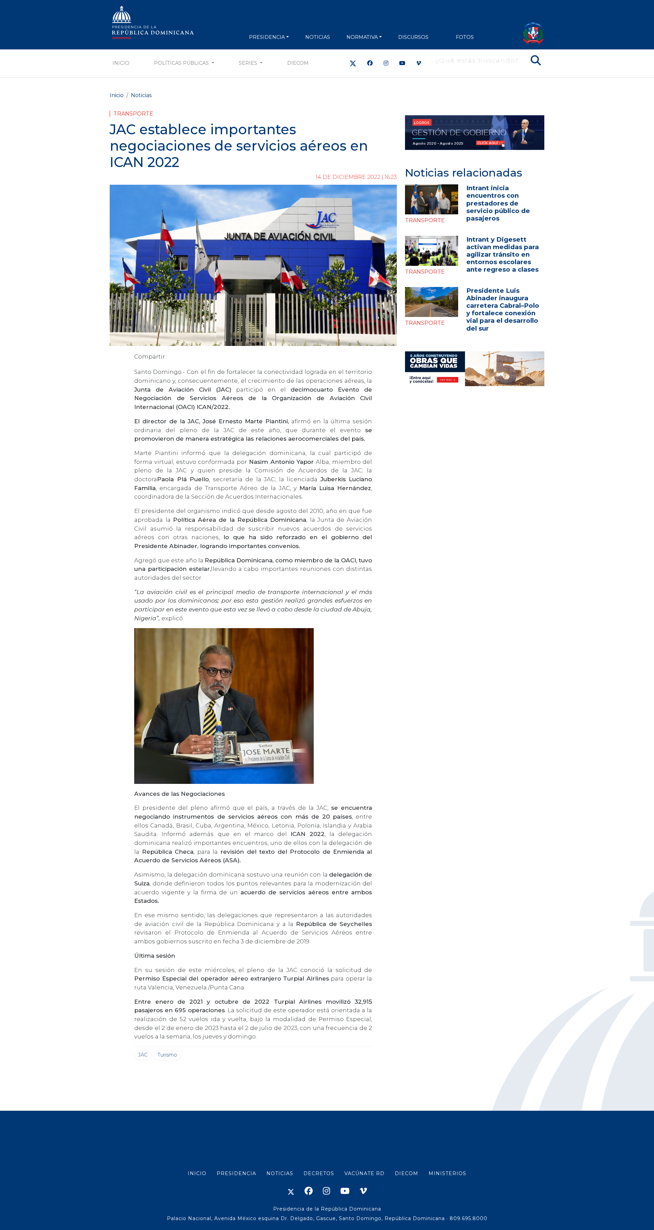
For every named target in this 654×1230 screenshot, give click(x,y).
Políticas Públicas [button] (182, 63)
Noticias (141, 95)
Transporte (133, 113)
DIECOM (298, 63)
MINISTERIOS (447, 1173)
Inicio (120, 63)
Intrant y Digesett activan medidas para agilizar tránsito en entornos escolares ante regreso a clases (502, 254)
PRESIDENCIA (267, 37)
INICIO (197, 1173)
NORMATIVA (362, 37)
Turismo (167, 1055)
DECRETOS (318, 1173)
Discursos (413, 37)
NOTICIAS (317, 37)
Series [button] (249, 63)
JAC (143, 1055)
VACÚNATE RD (364, 1173)
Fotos (465, 37)
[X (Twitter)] (352, 63)
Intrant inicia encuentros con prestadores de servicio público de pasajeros (498, 203)
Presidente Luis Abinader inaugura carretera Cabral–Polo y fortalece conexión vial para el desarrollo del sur (502, 309)
